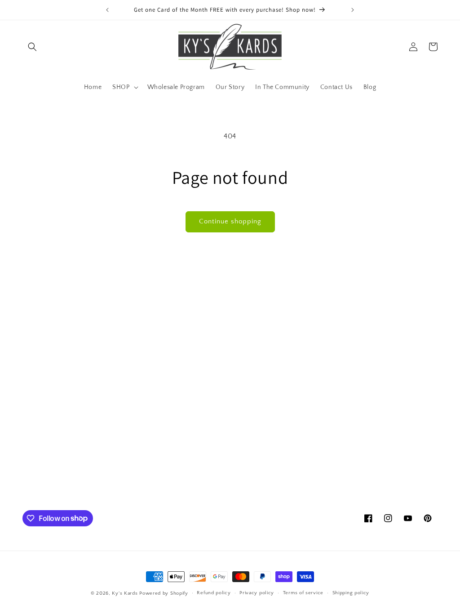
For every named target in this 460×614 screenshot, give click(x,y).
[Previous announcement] (107, 10)
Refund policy (213, 593)
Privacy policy (256, 593)
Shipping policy (351, 593)
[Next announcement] (353, 10)
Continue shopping (230, 221)
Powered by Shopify (163, 593)
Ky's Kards (124, 593)
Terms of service (303, 593)
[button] (32, 47)
